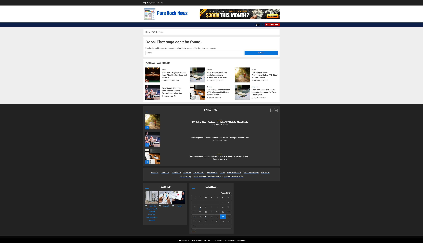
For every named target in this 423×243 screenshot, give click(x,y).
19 (206, 217)
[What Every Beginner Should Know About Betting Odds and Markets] (152, 74)
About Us (154, 172)
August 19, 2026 (169, 80)
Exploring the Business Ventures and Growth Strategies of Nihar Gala (172, 90)
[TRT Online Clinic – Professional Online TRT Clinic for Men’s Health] (242, 74)
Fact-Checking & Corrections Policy (207, 177)
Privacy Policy (198, 172)
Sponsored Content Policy (233, 177)
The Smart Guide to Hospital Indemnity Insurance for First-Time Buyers (264, 92)
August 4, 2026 (258, 80)
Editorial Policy (185, 177)
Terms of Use (212, 172)
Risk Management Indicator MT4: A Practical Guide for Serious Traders (218, 92)
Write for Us (176, 172)
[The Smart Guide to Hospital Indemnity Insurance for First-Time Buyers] (242, 92)
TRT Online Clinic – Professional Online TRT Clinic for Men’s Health (264, 75)
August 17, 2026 (214, 80)
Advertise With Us (234, 172)
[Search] (262, 24)
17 (195, 217)
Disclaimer (265, 172)
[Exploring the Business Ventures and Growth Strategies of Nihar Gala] (152, 92)
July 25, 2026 (258, 97)
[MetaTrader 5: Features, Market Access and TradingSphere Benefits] (197, 74)
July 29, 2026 (213, 97)
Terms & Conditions (251, 172)
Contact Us (165, 172)
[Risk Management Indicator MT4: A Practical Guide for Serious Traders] (197, 92)
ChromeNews (229, 240)
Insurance (255, 87)
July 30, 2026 (168, 96)
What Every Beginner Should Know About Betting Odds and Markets (174, 75)
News (164, 70)
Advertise (187, 172)
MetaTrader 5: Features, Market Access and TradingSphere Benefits (217, 75)
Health (254, 70)
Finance (209, 70)
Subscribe (274, 24)
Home (222, 172)
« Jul (193, 230)
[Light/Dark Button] (257, 25)
